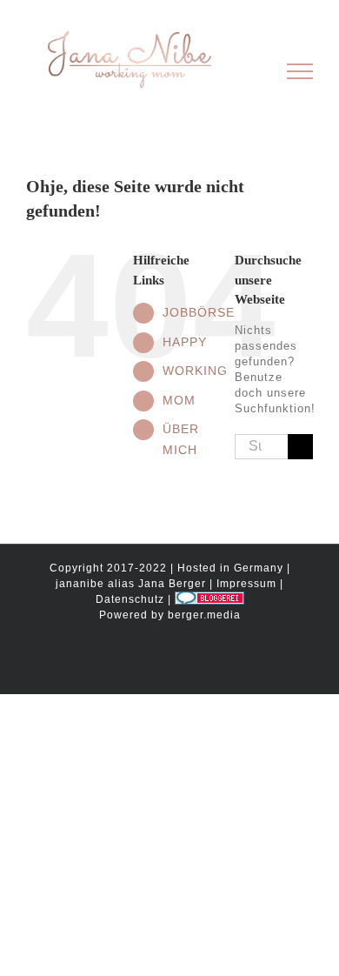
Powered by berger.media (170, 615)
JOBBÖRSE (199, 312)
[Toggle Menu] (300, 71)
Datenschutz (130, 599)
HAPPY (185, 342)
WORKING (195, 371)
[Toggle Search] (240, 70)
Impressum (246, 584)
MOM (179, 400)
